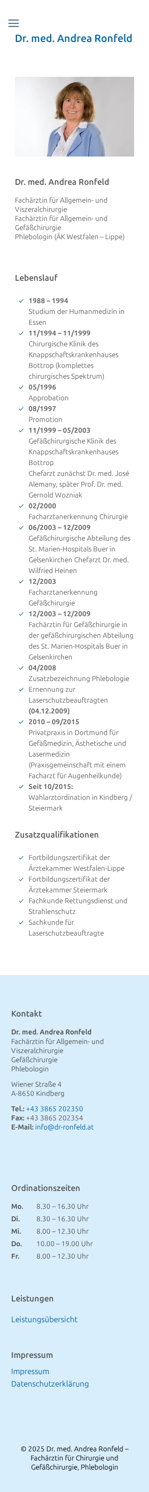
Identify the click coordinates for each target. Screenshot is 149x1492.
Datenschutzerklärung (50, 1385)
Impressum (30, 1372)
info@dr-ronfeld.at (64, 1127)
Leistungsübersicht (44, 1319)
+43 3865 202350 (54, 1109)
